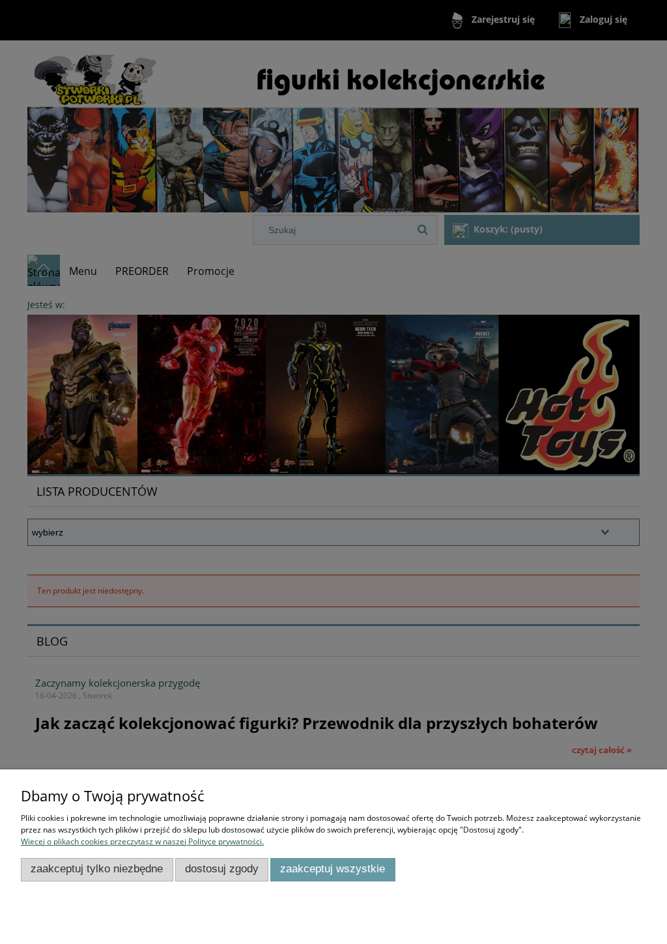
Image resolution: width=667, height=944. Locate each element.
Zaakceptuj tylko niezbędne (97, 869)
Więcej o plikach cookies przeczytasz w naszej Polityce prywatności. (142, 841)
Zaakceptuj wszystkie (332, 869)
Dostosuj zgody (222, 869)
